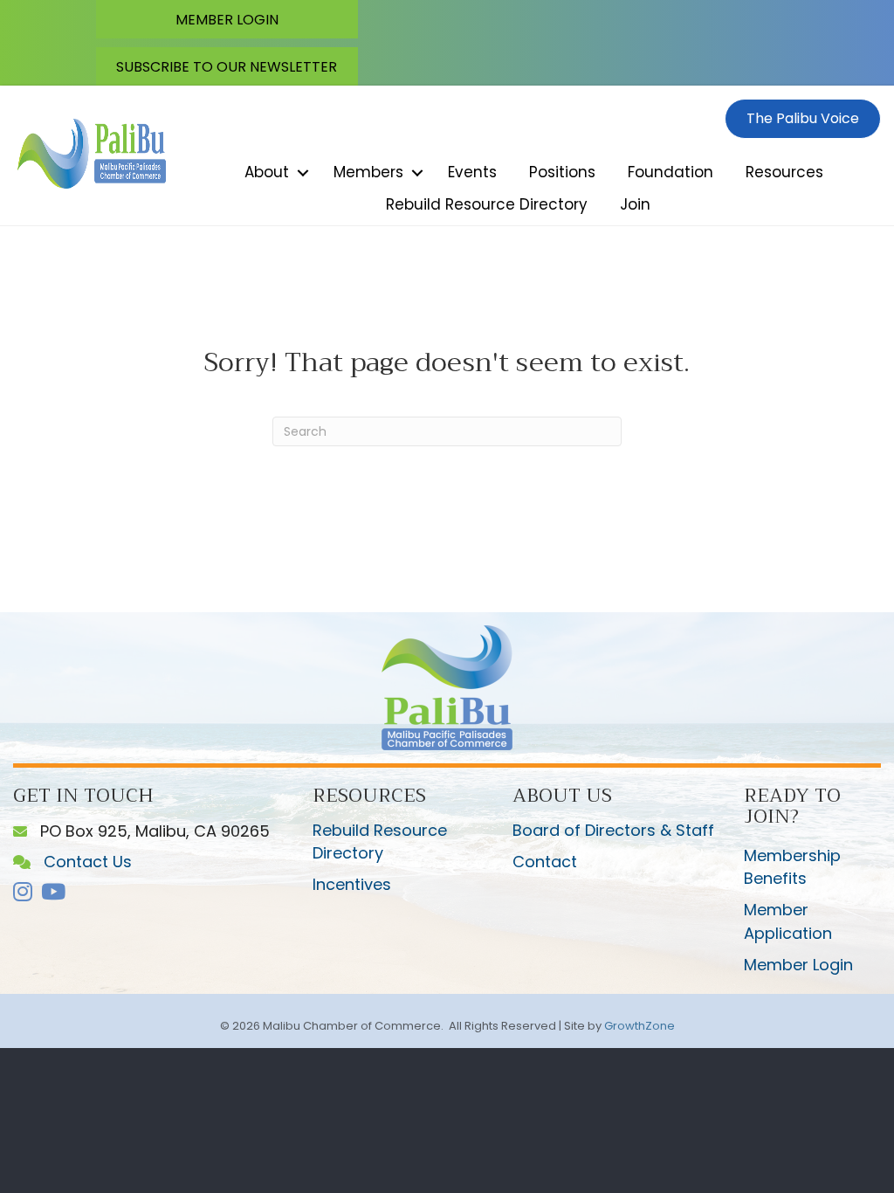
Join (635, 204)
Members (368, 172)
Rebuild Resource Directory (487, 204)
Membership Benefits (792, 867)
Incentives (352, 884)
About (266, 172)
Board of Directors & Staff (613, 830)
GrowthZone (639, 1025)
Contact (544, 861)
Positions (562, 172)
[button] (227, 19)
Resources (784, 172)
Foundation (670, 172)
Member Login (798, 965)
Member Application (788, 921)
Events (472, 172)
